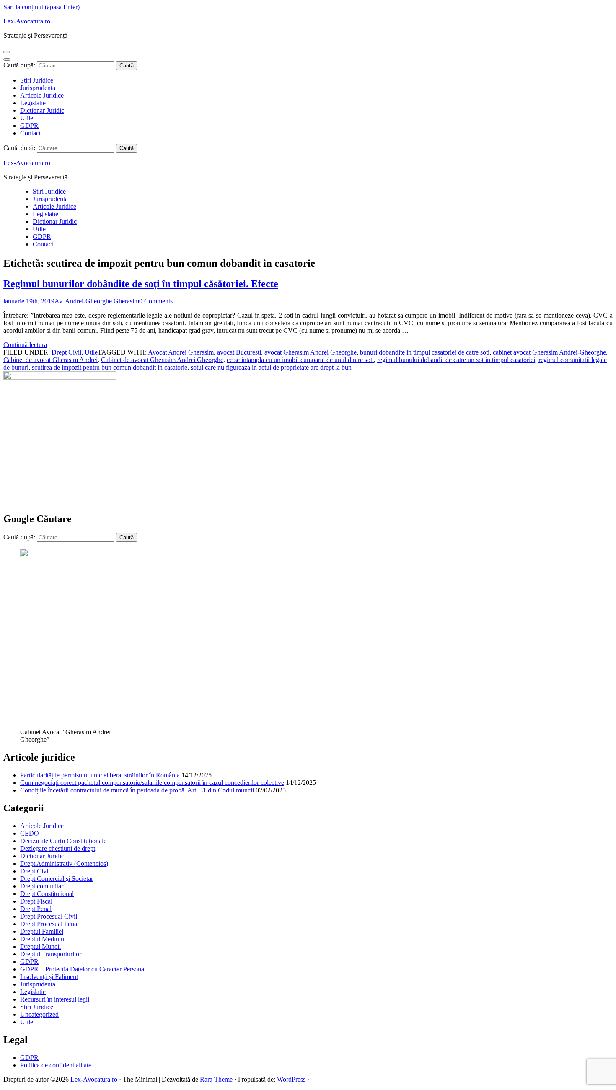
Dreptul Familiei (41, 931)
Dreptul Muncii (40, 946)
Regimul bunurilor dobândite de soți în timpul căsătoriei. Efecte (140, 283)
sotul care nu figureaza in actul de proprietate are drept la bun (271, 367)
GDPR (29, 125)
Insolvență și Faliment (49, 976)
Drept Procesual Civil (48, 916)
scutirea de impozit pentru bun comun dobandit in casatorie (109, 367)
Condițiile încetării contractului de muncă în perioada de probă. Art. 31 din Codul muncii (137, 790)
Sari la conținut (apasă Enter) (41, 6)
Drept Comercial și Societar (56, 878)
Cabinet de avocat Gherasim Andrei (50, 359)
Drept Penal (36, 908)
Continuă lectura (25, 344)
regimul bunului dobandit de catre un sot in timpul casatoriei (456, 359)
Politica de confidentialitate (55, 1065)
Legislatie (33, 102)
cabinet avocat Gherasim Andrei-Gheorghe (549, 352)
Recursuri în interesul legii (54, 999)
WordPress (291, 1079)
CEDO (29, 833)
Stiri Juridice (36, 80)
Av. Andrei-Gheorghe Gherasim (96, 301)
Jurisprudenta (37, 87)
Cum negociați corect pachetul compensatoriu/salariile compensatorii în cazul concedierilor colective (152, 782)
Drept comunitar (41, 886)
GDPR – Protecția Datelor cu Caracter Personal (83, 969)
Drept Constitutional (47, 893)
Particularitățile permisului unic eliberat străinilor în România (100, 775)
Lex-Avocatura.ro (26, 21)
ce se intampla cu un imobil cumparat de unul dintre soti (300, 359)
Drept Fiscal (36, 901)
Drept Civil (66, 352)
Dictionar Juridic (42, 110)
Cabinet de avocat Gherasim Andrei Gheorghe (162, 359)
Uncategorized (39, 1014)
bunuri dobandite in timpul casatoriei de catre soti (424, 352)
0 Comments (156, 301)
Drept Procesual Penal (49, 923)
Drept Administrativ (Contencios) (64, 863)
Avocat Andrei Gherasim (181, 352)
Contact (30, 133)
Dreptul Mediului (43, 938)
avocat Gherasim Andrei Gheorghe (310, 352)
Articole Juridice (42, 95)
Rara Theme (216, 1079)
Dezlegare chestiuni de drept (57, 848)
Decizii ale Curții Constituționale (63, 840)
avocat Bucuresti (239, 352)
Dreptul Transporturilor (50, 954)
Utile (26, 118)
